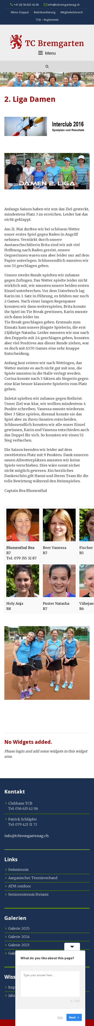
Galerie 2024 (19, 936)
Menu (50, 53)
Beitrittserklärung (45, 12)
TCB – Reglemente (47, 19)
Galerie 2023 (18, 945)
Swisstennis (18, 869)
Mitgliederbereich (72, 12)
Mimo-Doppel (20, 12)
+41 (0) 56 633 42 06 (26, 4)
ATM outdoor (19, 886)
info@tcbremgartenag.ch (63, 4)
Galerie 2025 (19, 928)
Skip (60, 1017)
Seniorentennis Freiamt (28, 894)
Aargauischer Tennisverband (32, 878)
